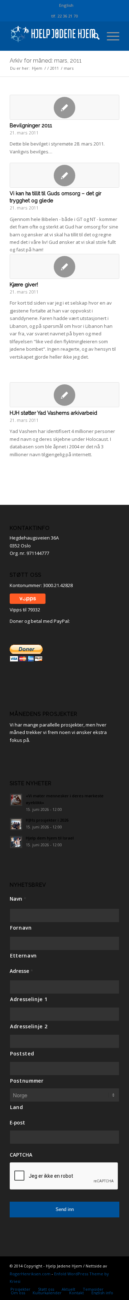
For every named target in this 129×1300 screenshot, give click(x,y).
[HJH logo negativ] (53, 36)
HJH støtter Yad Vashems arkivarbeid (53, 413)
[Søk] (93, 36)
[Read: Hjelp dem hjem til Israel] (16, 842)
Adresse (21, 971)
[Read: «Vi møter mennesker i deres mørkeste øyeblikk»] (16, 799)
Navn (18, 899)
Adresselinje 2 (28, 1026)
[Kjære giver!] (64, 266)
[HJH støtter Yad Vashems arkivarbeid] (64, 394)
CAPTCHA (21, 1155)
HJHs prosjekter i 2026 (47, 820)
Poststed (22, 1053)
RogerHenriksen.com (30, 1273)
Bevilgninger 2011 (31, 125)
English (66, 5)
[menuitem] (66, 5)
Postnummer (27, 1080)
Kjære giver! (24, 284)
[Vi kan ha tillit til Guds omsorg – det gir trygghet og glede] (64, 175)
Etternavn (23, 955)
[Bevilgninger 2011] (64, 107)
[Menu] (109, 36)
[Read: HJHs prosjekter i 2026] (16, 824)
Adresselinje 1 (28, 999)
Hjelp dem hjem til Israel (50, 838)
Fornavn (21, 927)
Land (16, 1107)
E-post (17, 1122)
